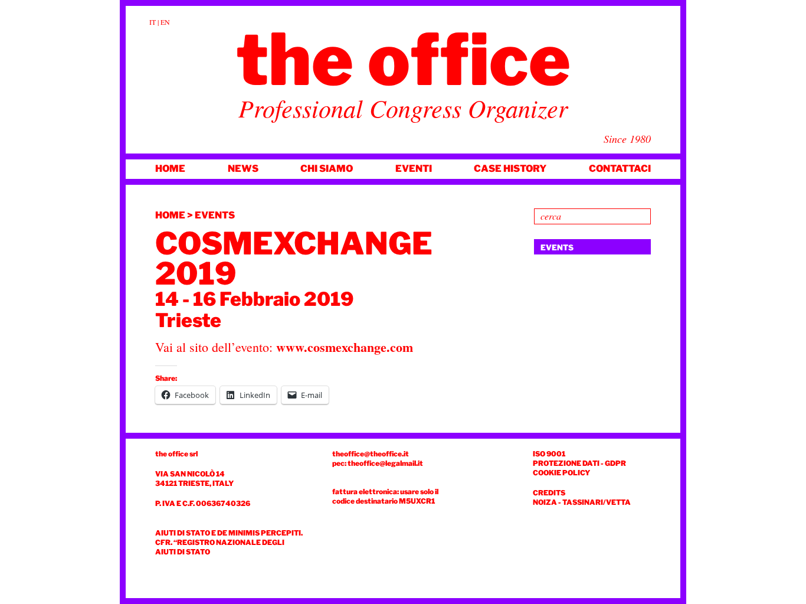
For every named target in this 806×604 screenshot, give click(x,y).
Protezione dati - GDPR (579, 463)
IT (152, 22)
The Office (403, 60)
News (243, 168)
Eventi (413, 168)
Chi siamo (326, 168)
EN (165, 22)
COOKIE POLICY (561, 472)
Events (215, 215)
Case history (510, 168)
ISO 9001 (549, 453)
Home (170, 168)
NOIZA (545, 502)
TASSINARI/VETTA (596, 502)
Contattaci (620, 168)
